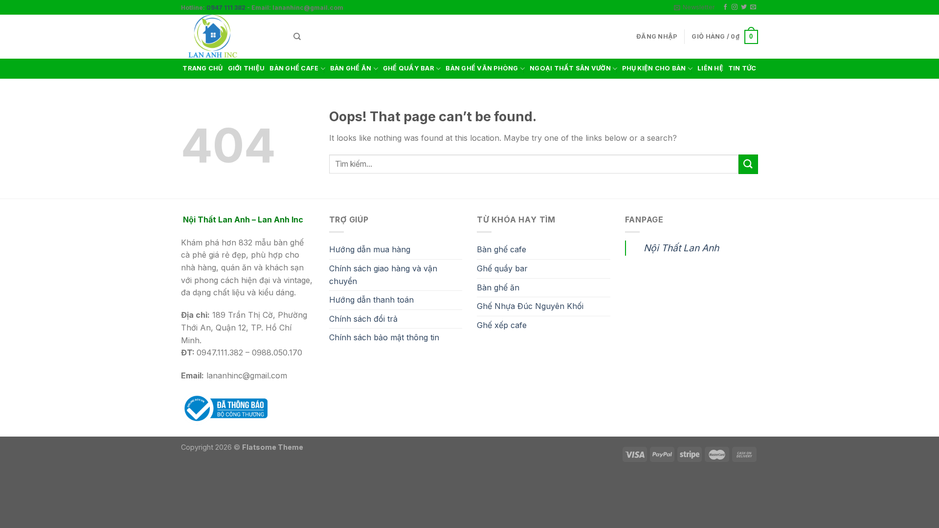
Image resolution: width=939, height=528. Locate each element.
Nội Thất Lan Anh (681, 248)
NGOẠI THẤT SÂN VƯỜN (570, 68)
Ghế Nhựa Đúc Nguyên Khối (530, 306)
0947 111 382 (226, 7)
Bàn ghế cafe (501, 249)
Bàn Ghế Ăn (351, 68)
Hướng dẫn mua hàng (369, 249)
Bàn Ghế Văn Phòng (482, 68)
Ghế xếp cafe (502, 325)
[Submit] (748, 164)
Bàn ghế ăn (498, 287)
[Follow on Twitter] (744, 7)
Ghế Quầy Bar (408, 68)
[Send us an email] (753, 7)
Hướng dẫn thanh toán (371, 300)
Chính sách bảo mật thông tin (384, 337)
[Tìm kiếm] (297, 36)
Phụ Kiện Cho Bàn (654, 68)
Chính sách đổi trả (363, 319)
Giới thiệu (246, 68)
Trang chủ (202, 68)
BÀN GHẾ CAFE (293, 68)
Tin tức (742, 68)
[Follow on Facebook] (725, 7)
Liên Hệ (710, 68)
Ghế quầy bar (502, 268)
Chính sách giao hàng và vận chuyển (383, 275)
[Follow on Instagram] (735, 7)
